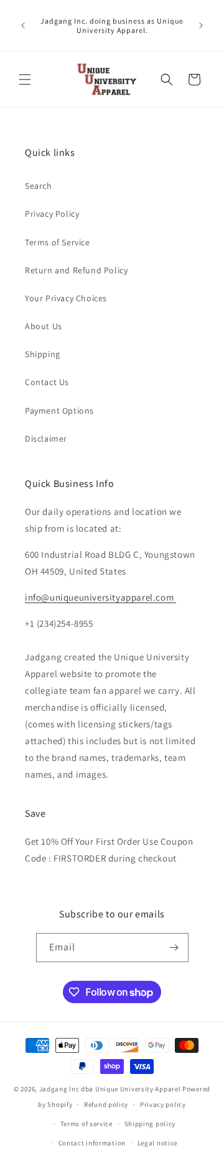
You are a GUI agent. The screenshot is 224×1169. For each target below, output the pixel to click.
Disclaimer (46, 438)
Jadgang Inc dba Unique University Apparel (110, 1089)
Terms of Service (57, 242)
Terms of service (86, 1123)
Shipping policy (150, 1123)
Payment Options (59, 410)
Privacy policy (163, 1104)
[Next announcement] (201, 25)
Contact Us (47, 382)
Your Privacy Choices (66, 298)
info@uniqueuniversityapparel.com (100, 597)
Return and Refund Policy (76, 270)
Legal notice (157, 1143)
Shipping (42, 354)
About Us (43, 326)
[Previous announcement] (23, 25)
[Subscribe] (174, 947)
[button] (25, 79)
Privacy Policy (52, 213)
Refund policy (106, 1104)
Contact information (92, 1143)
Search (38, 185)
